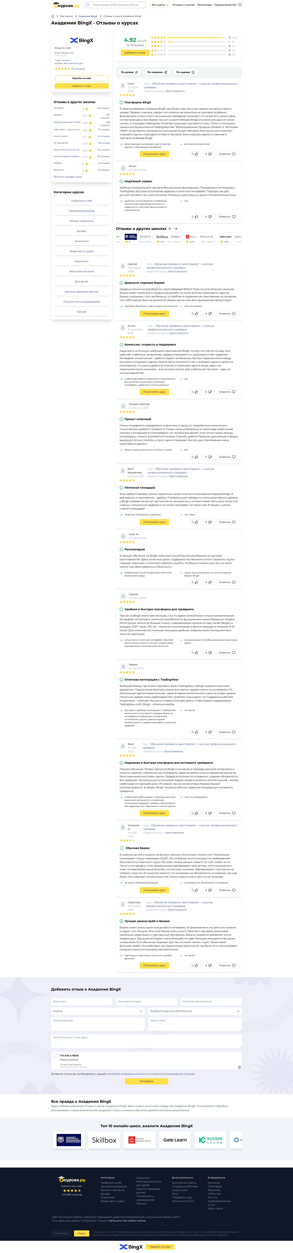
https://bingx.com (64, 53)
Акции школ (180, 1190)
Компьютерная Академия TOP (67, 156)
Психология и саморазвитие (81, 301)
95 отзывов (103, 156)
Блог (175, 1193)
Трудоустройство (225, 4)
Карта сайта (215, 1208)
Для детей (81, 281)
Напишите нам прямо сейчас (127, 1220)
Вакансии (214, 1190)
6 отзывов (104, 163)
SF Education (61, 143)
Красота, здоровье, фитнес (82, 291)
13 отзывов (104, 129)
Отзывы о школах (183, 4)
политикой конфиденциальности (127, 1073)
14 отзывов (104, 136)
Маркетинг (82, 261)
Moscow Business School (67, 122)
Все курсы (158, 4)
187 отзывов (105, 116)
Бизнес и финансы (82, 221)
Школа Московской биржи (67, 149)
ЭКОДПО (59, 108)
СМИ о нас (214, 1193)
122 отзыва (104, 143)
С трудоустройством (185, 1186)
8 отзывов (104, 169)
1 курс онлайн (62, 60)
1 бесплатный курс (73, 63)
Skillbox (58, 114)
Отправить (147, 1081)
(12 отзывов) (78, 68)
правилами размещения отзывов (173, 1073)
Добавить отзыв (82, 86)
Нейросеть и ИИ (81, 200)
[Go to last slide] (170, 228)
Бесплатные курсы (184, 1182)
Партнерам (215, 1186)
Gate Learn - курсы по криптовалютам (67, 129)
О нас (211, 1204)
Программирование (82, 210)
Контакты (214, 1182)
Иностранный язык (81, 271)
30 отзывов (103, 108)
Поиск (82, 1233)
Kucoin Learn (61, 136)
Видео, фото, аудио (82, 251)
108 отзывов (105, 124)
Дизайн (82, 231)
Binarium (59, 169)
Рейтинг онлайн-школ (68, 176)
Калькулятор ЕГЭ (183, 1201)
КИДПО (58, 163)
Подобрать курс (182, 1197)
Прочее (82, 311)
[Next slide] (175, 228)
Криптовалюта (175, 91)
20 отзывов (103, 149)
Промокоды (204, 4)
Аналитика (82, 241)
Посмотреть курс (154, 154)
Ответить (225, 154)
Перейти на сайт (81, 78)
